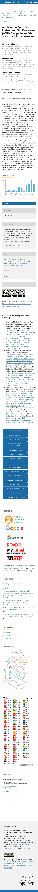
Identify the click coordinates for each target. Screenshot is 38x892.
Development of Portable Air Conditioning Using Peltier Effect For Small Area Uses (18, 616)
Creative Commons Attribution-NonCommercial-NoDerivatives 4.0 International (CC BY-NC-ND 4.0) (17, 303)
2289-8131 (26, 848)
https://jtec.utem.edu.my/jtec (20, 844)
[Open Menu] (2, 2)
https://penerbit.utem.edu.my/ (13, 786)
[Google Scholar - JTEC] (15, 531)
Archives (11, 9)
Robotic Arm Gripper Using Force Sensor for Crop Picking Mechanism (18, 608)
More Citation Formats (12, 245)
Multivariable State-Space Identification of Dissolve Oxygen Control (21, 374)
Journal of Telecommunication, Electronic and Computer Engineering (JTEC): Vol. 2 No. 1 (20, 420)
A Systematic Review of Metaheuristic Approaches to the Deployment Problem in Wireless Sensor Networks (18, 593)
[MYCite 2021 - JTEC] (15, 562)
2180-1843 (11, 848)
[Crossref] (15, 540)
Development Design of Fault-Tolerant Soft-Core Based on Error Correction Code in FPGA (20, 357)
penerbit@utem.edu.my (11, 787)
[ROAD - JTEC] (15, 547)
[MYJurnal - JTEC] (15, 554)
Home (4, 9)
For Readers (6, 632)
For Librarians (7, 638)
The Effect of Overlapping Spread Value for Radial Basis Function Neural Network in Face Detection (20, 415)
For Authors (6, 635)
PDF (6, 203)
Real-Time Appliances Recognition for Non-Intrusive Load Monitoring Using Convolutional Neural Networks (21, 333)
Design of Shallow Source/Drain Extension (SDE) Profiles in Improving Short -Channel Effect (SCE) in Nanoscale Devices (20, 394)
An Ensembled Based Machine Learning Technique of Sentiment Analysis (17, 601)
